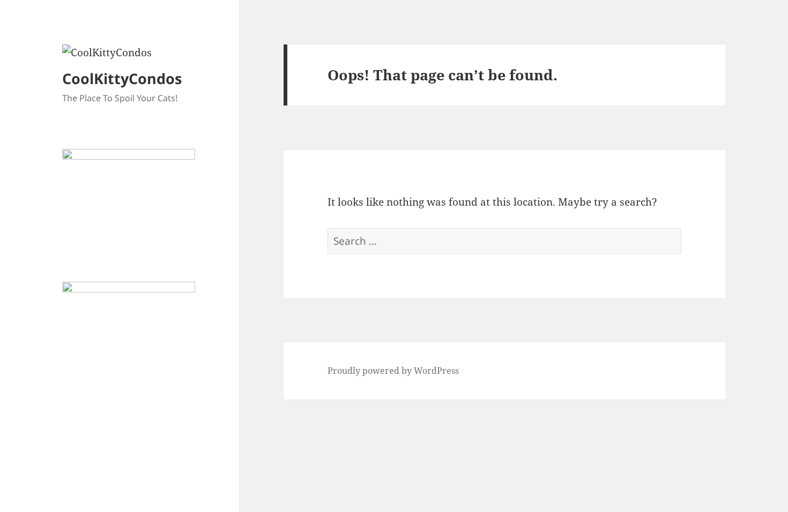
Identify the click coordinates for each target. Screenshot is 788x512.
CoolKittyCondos (122, 78)
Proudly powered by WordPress (393, 371)
